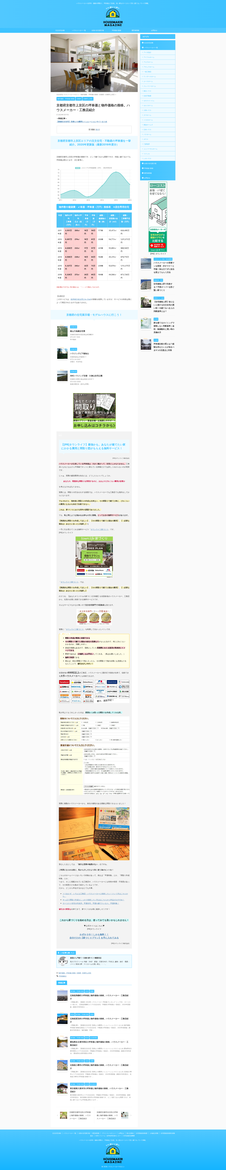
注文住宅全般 (60, 30)
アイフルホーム (149, 57)
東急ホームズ (148, 125)
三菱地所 (147, 144)
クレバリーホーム (150, 86)
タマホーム (147, 115)
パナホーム (147, 134)
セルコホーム (148, 105)
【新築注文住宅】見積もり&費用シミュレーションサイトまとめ (81, 121)
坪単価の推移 (116, 30)
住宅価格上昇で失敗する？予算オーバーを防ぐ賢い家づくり (164, 287)
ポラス (146, 139)
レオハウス (147, 158)
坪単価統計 (63, 976)
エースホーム (148, 81)
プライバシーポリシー (109, 1133)
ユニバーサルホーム (150, 149)
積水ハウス (147, 91)
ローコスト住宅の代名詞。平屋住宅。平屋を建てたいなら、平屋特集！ (91, 903)
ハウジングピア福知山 (79, 353)
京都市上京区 (86, 973)
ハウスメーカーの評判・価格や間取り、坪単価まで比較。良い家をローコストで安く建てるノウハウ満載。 (113, 1140)
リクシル (147, 154)
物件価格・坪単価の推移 (67, 973)
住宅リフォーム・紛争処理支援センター (108, 1136)
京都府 (79, 973)
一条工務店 (147, 72)
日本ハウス (147, 129)
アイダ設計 (147, 52)
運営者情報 (135, 30)
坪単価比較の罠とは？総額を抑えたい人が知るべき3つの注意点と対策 (164, 347)
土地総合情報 (154, 1133)
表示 (97, 129)
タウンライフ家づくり (99, 529)
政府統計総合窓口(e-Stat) (81, 299)
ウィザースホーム (150, 76)
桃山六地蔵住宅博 (77, 331)
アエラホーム (148, 62)
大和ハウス (147, 110)
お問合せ (154, 30)
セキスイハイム (149, 101)
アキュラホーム (149, 67)
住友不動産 (147, 96)
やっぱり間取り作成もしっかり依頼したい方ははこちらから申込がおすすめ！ (93, 900)
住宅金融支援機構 (129, 1136)
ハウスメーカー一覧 (79, 30)
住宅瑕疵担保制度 (141, 1133)
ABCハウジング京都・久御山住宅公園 (86, 376)
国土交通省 (130, 1133)
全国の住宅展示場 (98, 30)
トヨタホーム (148, 120)
